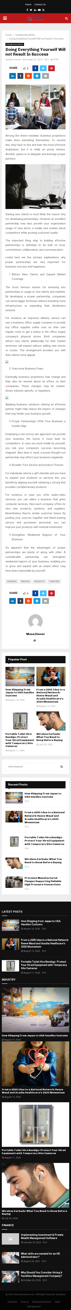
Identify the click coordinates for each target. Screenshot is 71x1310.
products (39, 581)
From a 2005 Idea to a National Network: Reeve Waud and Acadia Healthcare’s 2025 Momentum (50, 695)
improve (25, 581)
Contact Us (40, 4)
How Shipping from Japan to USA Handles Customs (19, 692)
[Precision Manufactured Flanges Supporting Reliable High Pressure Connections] (14, 882)
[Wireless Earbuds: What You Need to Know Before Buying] (51, 721)
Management (34, 1306)
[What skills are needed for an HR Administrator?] (10, 1257)
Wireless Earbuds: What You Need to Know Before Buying (49, 737)
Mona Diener (14, 59)
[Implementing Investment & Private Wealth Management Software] (10, 1239)
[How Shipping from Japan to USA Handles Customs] (20, 676)
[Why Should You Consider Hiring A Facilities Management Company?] (10, 1276)
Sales (57, 1302)
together (54, 581)
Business (12, 581)
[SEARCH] (62, 766)
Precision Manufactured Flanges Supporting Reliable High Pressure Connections (43, 881)
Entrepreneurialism (14, 44)
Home (28, 4)
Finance (25, 1302)
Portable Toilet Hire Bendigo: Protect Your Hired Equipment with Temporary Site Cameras (19, 740)
